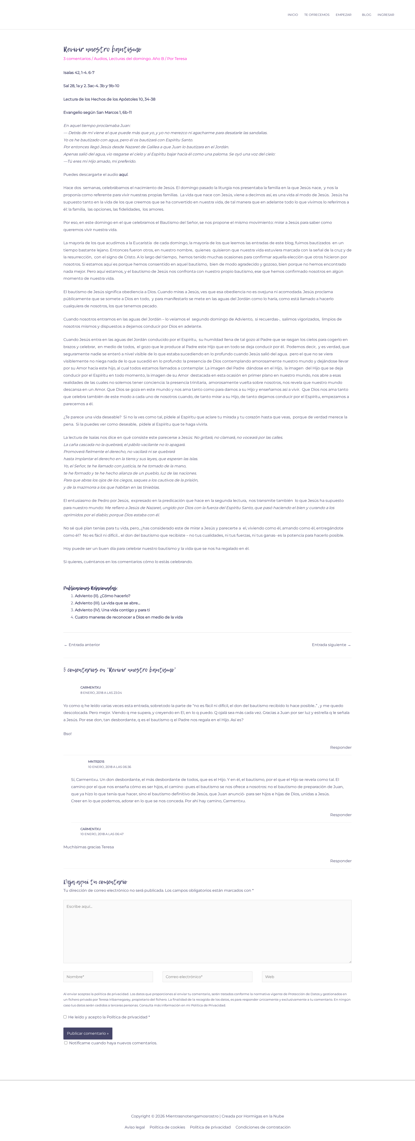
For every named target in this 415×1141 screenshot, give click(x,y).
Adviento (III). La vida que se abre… (107, 603)
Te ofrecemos (317, 15)
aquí (123, 174)
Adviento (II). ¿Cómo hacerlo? (102, 596)
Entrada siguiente (331, 644)
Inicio (293, 15)
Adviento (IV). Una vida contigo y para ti (112, 610)
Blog (366, 15)
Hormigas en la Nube (264, 1116)
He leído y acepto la (109, 1017)
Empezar (343, 15)
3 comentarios (77, 58)
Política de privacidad (127, 1017)
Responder (341, 747)
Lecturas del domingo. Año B (136, 58)
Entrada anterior (82, 644)
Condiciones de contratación (263, 1127)
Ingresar (386, 15)
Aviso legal (135, 1127)
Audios (100, 58)
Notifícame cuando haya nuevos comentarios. (113, 1043)
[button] (401, 15)
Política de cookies (167, 1127)
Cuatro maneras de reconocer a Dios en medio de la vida (129, 617)
